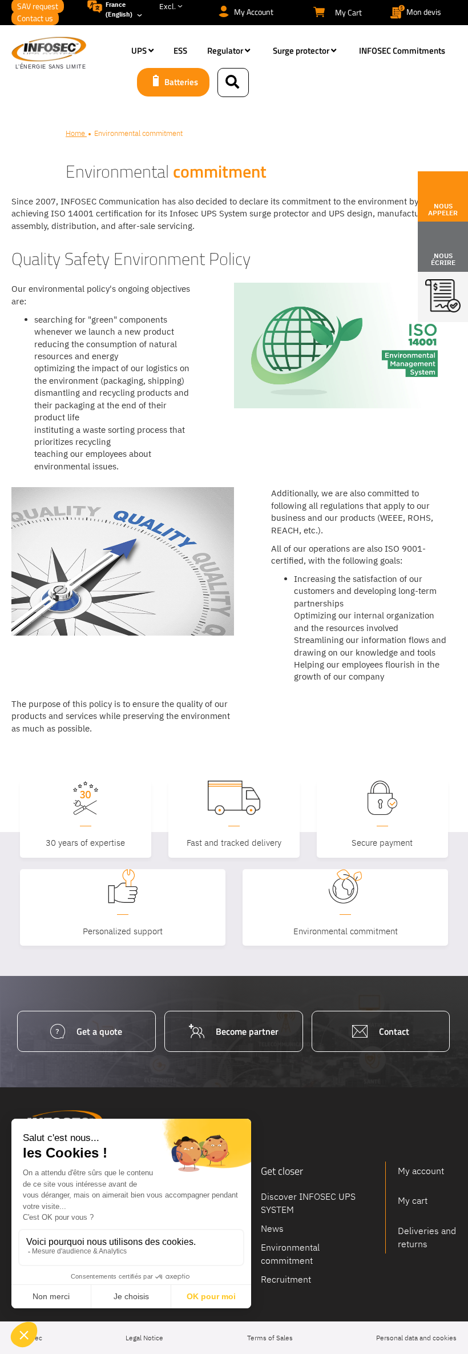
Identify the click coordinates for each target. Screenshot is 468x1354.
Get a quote (99, 1031)
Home (76, 133)
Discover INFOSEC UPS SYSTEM (308, 1203)
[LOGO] (65, 54)
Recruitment (286, 1278)
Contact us (35, 18)
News (272, 1228)
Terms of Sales (270, 1337)
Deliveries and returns (427, 1237)
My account (421, 1170)
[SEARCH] (233, 82)
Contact (394, 1031)
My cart (412, 1200)
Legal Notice (144, 1337)
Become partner (247, 1031)
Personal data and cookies (416, 1337)
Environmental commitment (290, 1253)
